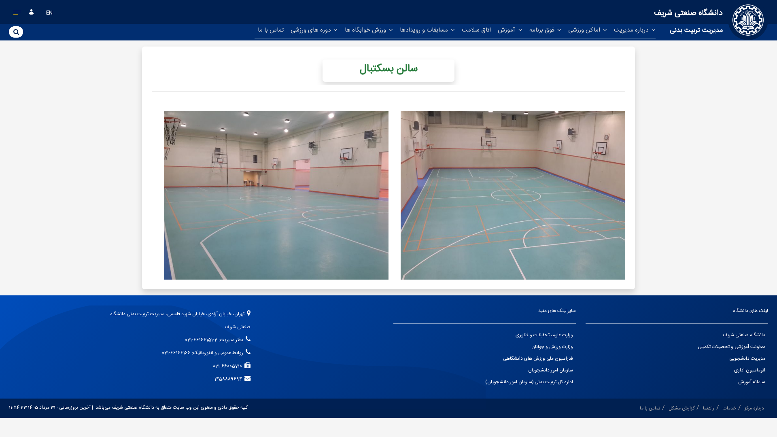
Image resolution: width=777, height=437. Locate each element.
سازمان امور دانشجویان (550, 370)
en (49, 13)
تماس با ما (271, 30)
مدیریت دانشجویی (747, 359)
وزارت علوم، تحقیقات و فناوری (544, 335)
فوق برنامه (542, 30)
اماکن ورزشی (585, 30)
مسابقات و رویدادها (425, 30)
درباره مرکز (754, 408)
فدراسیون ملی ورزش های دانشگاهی (538, 359)
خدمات (729, 408)
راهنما (708, 408)
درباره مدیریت (632, 30)
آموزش (507, 30)
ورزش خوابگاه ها (366, 30)
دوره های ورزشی (311, 30)
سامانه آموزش (751, 382)
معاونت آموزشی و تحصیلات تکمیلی (731, 347)
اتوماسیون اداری (749, 370)
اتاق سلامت (476, 30)
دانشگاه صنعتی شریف (744, 335)
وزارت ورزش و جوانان (552, 347)
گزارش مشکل (681, 408)
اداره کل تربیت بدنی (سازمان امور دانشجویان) (529, 382)
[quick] (17, 13)
